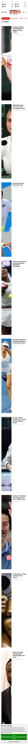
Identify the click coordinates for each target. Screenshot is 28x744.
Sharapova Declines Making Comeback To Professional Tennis (19, 341)
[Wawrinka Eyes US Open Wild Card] (6, 219)
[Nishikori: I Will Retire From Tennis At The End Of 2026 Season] (6, 532)
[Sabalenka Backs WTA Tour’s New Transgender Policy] (6, 141)
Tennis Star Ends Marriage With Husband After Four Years (19, 654)
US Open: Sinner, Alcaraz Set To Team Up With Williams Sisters (19, 420)
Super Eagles (14, 18)
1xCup (21, 18)
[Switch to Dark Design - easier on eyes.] (26, 12)
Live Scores (6, 18)
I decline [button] (14, 738)
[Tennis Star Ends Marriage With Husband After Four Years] (6, 688)
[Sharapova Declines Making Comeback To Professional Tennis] (6, 376)
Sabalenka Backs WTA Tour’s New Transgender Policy (19, 106)
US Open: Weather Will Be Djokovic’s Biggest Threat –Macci (18, 29)
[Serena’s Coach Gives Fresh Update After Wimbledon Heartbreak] (6, 298)
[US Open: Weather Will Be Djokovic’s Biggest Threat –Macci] (6, 63)
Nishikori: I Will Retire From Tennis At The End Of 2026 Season (19, 497)
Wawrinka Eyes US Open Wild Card (18, 184)
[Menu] (4, 12)
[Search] (23, 12)
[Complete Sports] (15, 12)
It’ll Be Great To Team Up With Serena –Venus (19, 575)
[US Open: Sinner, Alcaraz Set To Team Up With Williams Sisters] (6, 454)
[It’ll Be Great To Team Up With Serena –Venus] (6, 610)
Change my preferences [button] (14, 741)
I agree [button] (14, 735)
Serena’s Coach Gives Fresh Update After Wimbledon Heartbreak (19, 264)
